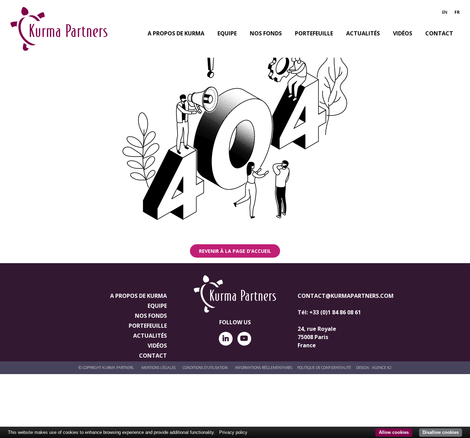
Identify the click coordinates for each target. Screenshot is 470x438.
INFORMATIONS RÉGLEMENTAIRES (263, 367)
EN (444, 12)
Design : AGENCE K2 (374, 367)
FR (457, 12)
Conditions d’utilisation (205, 367)
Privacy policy (233, 432)
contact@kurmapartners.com (346, 296)
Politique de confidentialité (324, 367)
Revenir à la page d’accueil (235, 251)
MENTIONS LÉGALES (158, 367)
